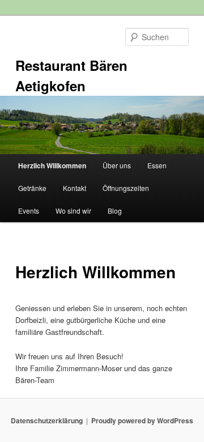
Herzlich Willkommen (52, 165)
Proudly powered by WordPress (142, 420)
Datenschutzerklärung (47, 420)
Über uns (117, 165)
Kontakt (74, 188)
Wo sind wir (73, 210)
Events (28, 210)
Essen (157, 165)
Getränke (32, 188)
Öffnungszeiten (126, 188)
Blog (115, 210)
